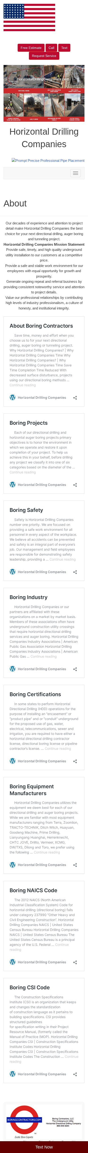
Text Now (44, 1147)
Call (51, 48)
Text (64, 48)
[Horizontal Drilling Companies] (44, 1121)
